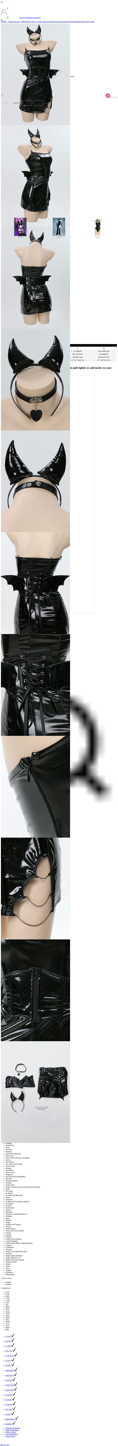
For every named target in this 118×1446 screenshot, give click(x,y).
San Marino (10, 1162)
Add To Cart (4, 1445)
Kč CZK (9, 1409)
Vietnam (9, 1254)
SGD (7, 1311)
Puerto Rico (10, 1145)
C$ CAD (9, 1351)
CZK (7, 1323)
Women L (27, 103)
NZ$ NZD (9, 1375)
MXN (8, 1328)
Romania (9, 1149)
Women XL (38, 103)
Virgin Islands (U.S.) (13, 1258)
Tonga (8, 1222)
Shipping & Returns (13, 1428)
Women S (5, 103)
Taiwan (8, 1210)
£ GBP (8, 1346)
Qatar (8, 1147)
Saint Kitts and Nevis (13, 1154)
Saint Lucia (10, 1156)
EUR (7, 1294)
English (8, 1282)
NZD (7, 1309)
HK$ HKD (10, 1371)
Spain (8, 1189)
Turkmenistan (10, 1229)
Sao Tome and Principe (14, 1164)
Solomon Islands (12, 1181)
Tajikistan (9, 1212)
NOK (8, 1321)
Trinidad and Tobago (13, 1224)
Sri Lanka (9, 1191)
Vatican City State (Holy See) (16, 1251)
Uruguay (9, 1245)
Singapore (9, 1174)
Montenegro (10, 1274)
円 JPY (8, 1366)
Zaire (7, 1268)
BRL (7, 1330)
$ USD (8, 1336)
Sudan (8, 1197)
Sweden (8, 1206)
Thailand (9, 1216)
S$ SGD (9, 1380)
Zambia (8, 1270)
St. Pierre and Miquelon (14, 1195)
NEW (38, 18)
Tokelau (8, 1220)
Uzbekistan (10, 1247)
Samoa (8, 1160)
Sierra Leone (10, 1172)
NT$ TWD (10, 1385)
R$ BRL (9, 1424)
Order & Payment (12, 1430)
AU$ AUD (10, 1356)
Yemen (8, 1264)
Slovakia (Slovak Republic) (16, 1177)
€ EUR (8, 1341)
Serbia (8, 1266)
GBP (7, 1296)
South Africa (10, 1185)
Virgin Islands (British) (14, 1256)
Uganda (8, 1235)
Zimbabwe (9, 1272)
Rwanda (9, 1152)
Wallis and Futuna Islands (15, 1260)
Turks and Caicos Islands (15, 1231)
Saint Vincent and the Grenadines (18, 1158)
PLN (7, 1326)
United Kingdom (12, 1241)
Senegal (8, 1168)
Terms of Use (10, 1436)
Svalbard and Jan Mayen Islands (17, 1202)
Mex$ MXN (10, 1419)
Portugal (9, 1143)
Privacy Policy (11, 1432)
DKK (8, 1317)
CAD (8, 1298)
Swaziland (9, 1204)
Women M (16, 103)
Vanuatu (9, 1249)
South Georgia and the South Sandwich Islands (23, 1187)
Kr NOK (9, 1405)
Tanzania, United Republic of (16, 1214)
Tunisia (8, 1227)
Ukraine (8, 1237)
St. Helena (9, 1193)
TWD (8, 1313)
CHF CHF (9, 1390)
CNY (8, 1303)
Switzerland (10, 1208)
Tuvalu (8, 1233)
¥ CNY (8, 1361)
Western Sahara (11, 1262)
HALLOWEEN (25, 18)
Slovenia (9, 1179)
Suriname (9, 1199)
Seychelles (9, 1170)
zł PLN (8, 1414)
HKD (8, 1307)
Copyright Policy (12, 1434)
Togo (7, 1218)
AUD (8, 1301)
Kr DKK (9, 1395)
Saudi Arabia (10, 1166)
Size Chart (113, 97)
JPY (7, 1305)
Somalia (8, 1183)
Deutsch (9, 1284)
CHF (7, 1315)
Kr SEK (9, 1400)
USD (7, 1292)
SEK (7, 1319)
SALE (33, 18)
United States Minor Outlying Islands (19, 1243)
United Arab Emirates (13, 1239)
